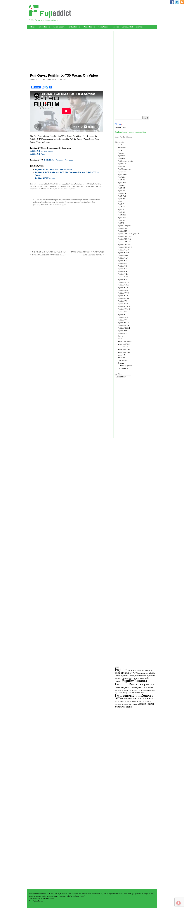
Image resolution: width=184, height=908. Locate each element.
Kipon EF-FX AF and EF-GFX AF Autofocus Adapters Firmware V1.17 (48, 253)
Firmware (121, 153)
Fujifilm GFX (122, 228)
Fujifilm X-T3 (122, 301)
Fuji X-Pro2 (122, 198)
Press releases (122, 360)
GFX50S (137, 698)
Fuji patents (122, 171)
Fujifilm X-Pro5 (123, 285)
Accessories (122, 147)
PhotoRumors (89, 27)
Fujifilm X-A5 (123, 258)
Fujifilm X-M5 (123, 279)
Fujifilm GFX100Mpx (140, 676)
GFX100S (118, 704)
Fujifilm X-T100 (123, 293)
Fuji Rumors (79, 184)
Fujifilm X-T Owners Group (41, 150)
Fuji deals (121, 155)
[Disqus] (67, 292)
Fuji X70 (121, 223)
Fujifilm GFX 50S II (125, 244)
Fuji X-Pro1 (122, 196)
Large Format (133, 704)
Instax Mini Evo (124, 347)
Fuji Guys (70, 184)
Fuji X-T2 (121, 206)
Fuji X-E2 (121, 190)
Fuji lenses (122, 166)
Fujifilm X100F (123, 322)
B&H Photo (49, 159)
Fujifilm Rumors (42, 186)
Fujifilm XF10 (123, 330)
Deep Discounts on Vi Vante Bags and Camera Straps (87, 253)
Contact (139, 27)
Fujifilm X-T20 (123, 295)
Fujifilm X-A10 (123, 250)
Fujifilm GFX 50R (124, 239)
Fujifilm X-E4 (123, 266)
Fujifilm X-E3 (123, 263)
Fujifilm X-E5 (123, 268)
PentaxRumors (74, 27)
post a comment (69, 188)
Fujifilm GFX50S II (144, 673)
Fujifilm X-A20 (123, 252)
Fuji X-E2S (122, 193)
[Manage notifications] (178, 903)
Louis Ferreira (38, 79)
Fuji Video (122, 177)
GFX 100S (125, 704)
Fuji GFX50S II (123, 690)
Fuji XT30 (96, 184)
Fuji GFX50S (141, 687)
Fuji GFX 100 (133, 690)
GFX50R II (129, 699)
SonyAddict (103, 27)
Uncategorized (123, 368)
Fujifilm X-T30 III (124, 309)
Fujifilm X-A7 (123, 260)
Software (121, 363)
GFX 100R (141, 701)
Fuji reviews (122, 174)
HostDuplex (39, 901)
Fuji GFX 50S (128, 687)
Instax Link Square (124, 341)
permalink (33, 188)
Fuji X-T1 (121, 201)
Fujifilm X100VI (124, 328)
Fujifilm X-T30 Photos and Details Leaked (53, 169)
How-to (120, 336)
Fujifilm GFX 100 (124, 231)
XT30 (88, 186)
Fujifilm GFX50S (130, 672)
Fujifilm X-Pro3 (123, 282)
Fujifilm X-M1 (123, 277)
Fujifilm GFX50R (142, 670)
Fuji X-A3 (121, 188)
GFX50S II (122, 701)
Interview (121, 357)
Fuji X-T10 (122, 204)
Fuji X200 (121, 220)
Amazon (59, 159)
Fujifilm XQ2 (122, 333)
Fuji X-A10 (122, 182)
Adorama (69, 159)
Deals (120, 150)
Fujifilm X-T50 (123, 317)
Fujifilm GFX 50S (124, 241)
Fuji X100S (122, 215)
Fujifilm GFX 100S (124, 236)
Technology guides (125, 365)
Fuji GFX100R (150, 690)
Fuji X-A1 (121, 180)
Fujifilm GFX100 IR (125, 247)
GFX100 (135, 701)
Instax (120, 338)
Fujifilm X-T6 (122, 320)
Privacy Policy (79, 896)
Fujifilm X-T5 (122, 314)
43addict (115, 27)
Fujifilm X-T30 (53, 184)
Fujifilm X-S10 (123, 287)
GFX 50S (146, 698)
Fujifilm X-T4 (122, 312)
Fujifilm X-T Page (37, 153)
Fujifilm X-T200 (123, 298)
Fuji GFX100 (142, 690)
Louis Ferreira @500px (123, 137)
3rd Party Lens (123, 145)
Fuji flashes (122, 163)
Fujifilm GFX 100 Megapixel (128, 233)
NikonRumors (44, 27)
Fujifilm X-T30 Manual (45, 178)
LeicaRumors (59, 27)
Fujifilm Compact (124, 225)
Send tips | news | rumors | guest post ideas (130, 132)
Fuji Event (121, 158)
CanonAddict (127, 27)
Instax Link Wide (124, 344)
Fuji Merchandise (124, 169)
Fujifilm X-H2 (123, 274)
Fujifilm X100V (123, 325)
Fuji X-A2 (121, 185)
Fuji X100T (122, 217)
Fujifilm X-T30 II (124, 306)
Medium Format (146, 703)
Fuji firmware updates (125, 161)
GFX (117, 698)
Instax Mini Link (124, 349)
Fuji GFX (146, 684)
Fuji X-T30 (88, 184)
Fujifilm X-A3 (123, 255)
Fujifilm (33, 186)
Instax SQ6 (122, 355)
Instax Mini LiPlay (124, 352)
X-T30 (83, 186)
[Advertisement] (67, 52)
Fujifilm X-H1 (123, 271)
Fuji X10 (121, 209)
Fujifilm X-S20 (123, 290)
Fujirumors (76, 186)
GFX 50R (123, 699)
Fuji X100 (121, 212)
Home (32, 27)
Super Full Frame (123, 706)
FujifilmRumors (65, 186)
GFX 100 (129, 701)
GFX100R (148, 701)
